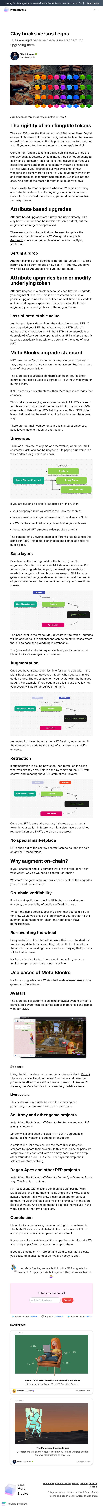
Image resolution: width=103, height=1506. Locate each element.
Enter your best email (51, 1293)
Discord (93, 1483)
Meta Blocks (18, 9)
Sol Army (16, 1133)
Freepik (62, 117)
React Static (91, 1492)
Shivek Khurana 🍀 (28, 54)
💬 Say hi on (47, 1316)
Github (84, 1483)
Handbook (48, 1483)
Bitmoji (14, 1004)
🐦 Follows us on (19, 1316)
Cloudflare (92, 1495)
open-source (58, 1492)
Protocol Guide (63, 1483)
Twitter (75, 1483)
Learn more (93, 3)
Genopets (16, 240)
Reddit (93, 1486)
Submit (67, 1300)
